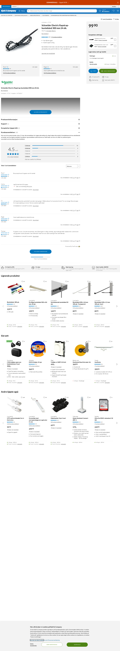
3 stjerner (27, 151)
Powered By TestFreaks (71, 246)
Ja (73, 177)
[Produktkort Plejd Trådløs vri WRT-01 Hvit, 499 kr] (60, 349)
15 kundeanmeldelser (56, 37)
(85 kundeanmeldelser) (56, 422)
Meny (23, 11)
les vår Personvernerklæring (52, 640)
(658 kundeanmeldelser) (34, 425)
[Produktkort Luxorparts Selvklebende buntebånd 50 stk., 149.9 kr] (60, 289)
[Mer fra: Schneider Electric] (7, 83)
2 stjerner (27, 153)
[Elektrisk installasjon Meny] (29, 15)
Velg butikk (19, 326)
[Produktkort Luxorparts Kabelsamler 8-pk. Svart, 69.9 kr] (60, 405)
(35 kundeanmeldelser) (78, 424)
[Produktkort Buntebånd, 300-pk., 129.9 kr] (16, 289)
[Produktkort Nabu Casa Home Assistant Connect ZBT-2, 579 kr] (82, 405)
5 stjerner (27, 145)
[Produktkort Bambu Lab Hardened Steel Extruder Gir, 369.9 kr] (82, 349)
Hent (94, 71)
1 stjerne (27, 156)
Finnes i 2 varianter (102, 40)
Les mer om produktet (48, 53)
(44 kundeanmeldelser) (100, 308)
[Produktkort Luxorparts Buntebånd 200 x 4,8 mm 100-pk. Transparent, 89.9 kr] (82, 289)
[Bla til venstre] (3, 306)
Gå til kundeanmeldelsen (9, 73)
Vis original (35, 189)
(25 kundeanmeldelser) (56, 308)
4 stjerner (27, 148)
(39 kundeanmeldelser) (34, 308)
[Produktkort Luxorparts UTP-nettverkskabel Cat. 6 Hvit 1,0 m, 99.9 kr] (16, 405)
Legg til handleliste (107, 19)
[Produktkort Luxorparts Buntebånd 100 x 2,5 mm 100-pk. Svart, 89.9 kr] (104, 289)
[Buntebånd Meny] (50, 15)
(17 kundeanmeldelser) (12, 306)
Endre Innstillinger (33, 644)
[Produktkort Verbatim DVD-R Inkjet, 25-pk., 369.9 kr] (38, 349)
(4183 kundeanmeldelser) (13, 424)
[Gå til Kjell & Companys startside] (9, 11)
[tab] (6, 6)
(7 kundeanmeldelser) (100, 366)
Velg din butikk (93, 64)
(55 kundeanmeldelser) (78, 308)
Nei (77, 177)
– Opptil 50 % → (58, 2)
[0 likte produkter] (114, 11)
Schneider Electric (51, 31)
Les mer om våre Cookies (37, 640)
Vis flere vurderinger (40, 251)
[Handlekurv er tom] (118, 11)
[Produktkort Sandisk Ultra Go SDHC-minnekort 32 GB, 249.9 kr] (104, 405)
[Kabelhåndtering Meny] (41, 15)
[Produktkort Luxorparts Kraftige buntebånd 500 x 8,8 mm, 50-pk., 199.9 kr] (38, 289)
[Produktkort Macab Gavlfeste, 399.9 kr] (104, 349)
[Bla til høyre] (117, 306)
